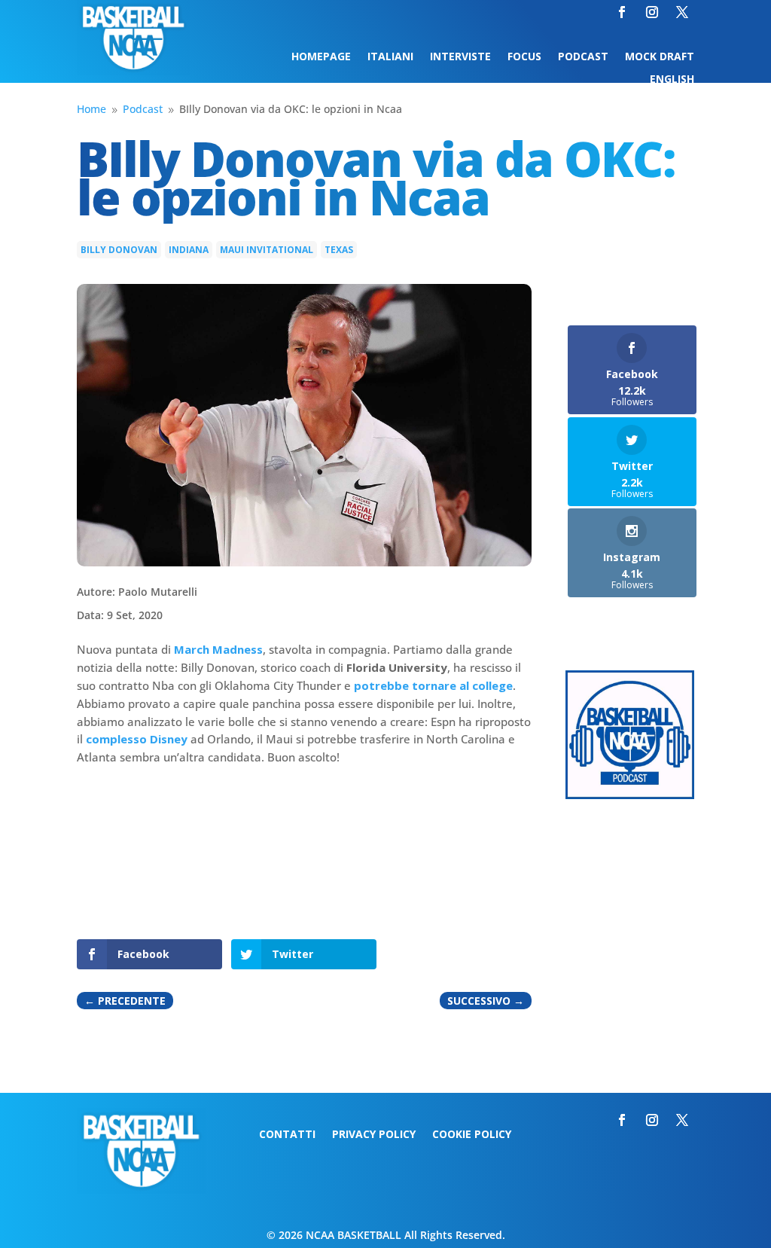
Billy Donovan (119, 249)
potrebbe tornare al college (433, 685)
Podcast (583, 57)
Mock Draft (659, 57)
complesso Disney (136, 738)
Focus (524, 57)
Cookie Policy (471, 1135)
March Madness (218, 649)
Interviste (460, 57)
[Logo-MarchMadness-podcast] (629, 795)
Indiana (189, 249)
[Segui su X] (682, 12)
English (672, 80)
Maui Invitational (266, 249)
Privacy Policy (374, 1135)
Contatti (287, 1135)
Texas (339, 249)
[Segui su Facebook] (622, 12)
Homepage (321, 57)
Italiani (390, 57)
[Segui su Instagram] (652, 12)
